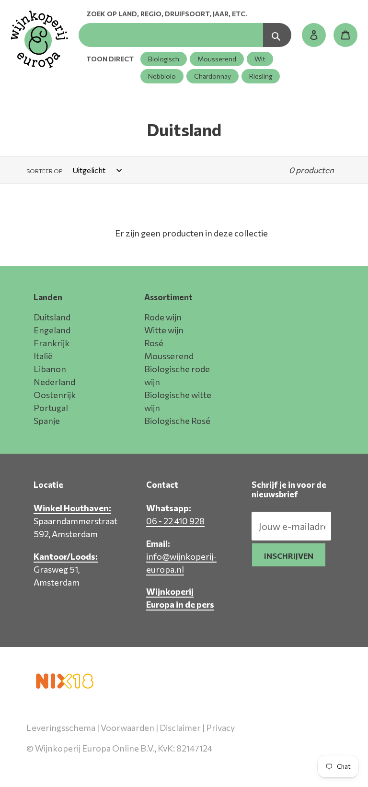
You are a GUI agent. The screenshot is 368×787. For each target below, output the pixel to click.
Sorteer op (44, 170)
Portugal (51, 407)
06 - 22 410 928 (175, 521)
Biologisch (163, 59)
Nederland (54, 381)
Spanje (47, 420)
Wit (259, 59)
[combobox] (171, 35)
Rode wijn (163, 317)
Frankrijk (51, 343)
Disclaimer (180, 727)
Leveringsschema (60, 727)
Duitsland (52, 317)
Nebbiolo (162, 76)
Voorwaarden (127, 727)
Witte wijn (164, 330)
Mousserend (216, 59)
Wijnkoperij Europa (241, 761)
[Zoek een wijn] (277, 35)
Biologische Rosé (177, 420)
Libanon (50, 369)
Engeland (52, 330)
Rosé (153, 343)
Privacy (220, 727)
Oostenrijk (55, 394)
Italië (43, 356)
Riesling (260, 76)
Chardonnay (212, 76)
